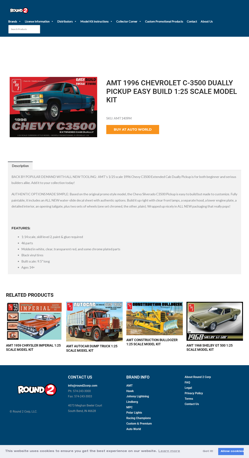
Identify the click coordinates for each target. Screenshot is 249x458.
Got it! (208, 451)
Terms (189, 398)
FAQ (187, 382)
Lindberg (132, 402)
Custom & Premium (139, 423)
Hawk (130, 391)
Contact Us (192, 404)
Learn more (169, 451)
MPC (129, 407)
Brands (12, 21)
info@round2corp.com (82, 385)
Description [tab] (20, 166)
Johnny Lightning (137, 396)
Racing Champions (138, 418)
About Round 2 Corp (198, 377)
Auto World (133, 429)
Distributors (65, 21)
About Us (207, 21)
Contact (192, 21)
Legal (188, 387)
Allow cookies (232, 451)
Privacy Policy (194, 393)
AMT (129, 385)
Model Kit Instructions (94, 21)
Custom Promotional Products (164, 21)
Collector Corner (126, 21)
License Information (37, 21)
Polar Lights (134, 412)
